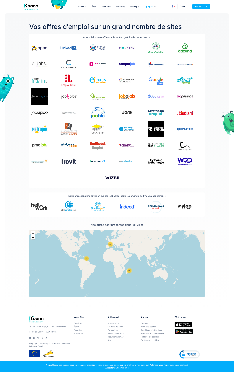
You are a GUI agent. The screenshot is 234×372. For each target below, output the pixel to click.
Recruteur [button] (106, 6)
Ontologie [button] (134, 6)
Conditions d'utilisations (151, 330)
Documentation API (116, 337)
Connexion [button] (184, 6)
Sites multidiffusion (116, 333)
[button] (149, 6)
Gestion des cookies (150, 340)
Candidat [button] (82, 6)
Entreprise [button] (120, 6)
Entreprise (78, 333)
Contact (144, 323)
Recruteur (78, 330)
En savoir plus (122, 368)
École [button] (94, 6)
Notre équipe (113, 323)
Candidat (78, 323)
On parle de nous (115, 326)
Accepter (109, 368)
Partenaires (113, 330)
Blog (109, 340)
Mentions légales (148, 326)
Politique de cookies (150, 337)
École (76, 326)
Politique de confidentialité (152, 333)
